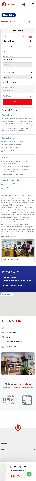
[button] (3, 363)
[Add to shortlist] (25, 22)
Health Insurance (10, 82)
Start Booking (17, 102)
